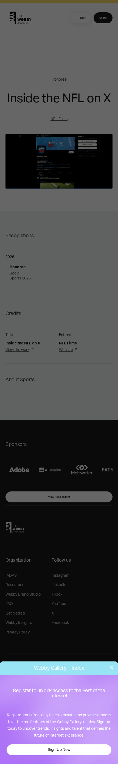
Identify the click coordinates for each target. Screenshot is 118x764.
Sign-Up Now (59, 750)
